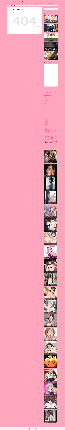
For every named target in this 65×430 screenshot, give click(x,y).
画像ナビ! (46, 103)
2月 (45, 116)
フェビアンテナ (47, 99)
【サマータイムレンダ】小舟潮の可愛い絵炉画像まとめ (50, 31)
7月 (45, 111)
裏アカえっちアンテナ (48, 104)
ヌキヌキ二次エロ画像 (15, 1)
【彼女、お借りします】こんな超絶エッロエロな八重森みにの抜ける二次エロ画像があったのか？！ (50, 145)
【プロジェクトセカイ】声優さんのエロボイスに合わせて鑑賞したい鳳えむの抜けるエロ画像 (50, 130)
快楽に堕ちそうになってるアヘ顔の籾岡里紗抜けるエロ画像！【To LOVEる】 (50, 21)
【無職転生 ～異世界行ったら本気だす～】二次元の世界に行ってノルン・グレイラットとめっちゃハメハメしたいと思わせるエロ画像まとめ (50, 49)
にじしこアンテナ (47, 95)
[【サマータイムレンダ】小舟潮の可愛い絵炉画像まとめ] (51, 28)
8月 (45, 110)
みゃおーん (46, 96)
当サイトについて (10, 5)
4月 (45, 114)
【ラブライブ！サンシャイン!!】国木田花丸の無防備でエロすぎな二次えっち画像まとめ (50, 58)
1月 (45, 117)
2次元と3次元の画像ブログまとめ (50, 92)
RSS (14, 5)
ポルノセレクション (47, 100)
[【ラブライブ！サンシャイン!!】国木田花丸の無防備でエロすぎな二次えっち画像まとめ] (51, 55)
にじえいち (46, 93)
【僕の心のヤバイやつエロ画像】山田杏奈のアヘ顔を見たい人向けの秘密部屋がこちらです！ (50, 134)
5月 (45, 113)
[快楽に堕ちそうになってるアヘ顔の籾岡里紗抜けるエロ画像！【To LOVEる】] (51, 19)
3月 (45, 115)
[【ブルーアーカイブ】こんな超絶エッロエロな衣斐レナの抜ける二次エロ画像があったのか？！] (51, 37)
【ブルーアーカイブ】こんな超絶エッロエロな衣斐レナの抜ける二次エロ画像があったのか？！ (50, 40)
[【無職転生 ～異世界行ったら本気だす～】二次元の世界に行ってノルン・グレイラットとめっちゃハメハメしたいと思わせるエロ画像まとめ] (51, 46)
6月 (45, 112)
